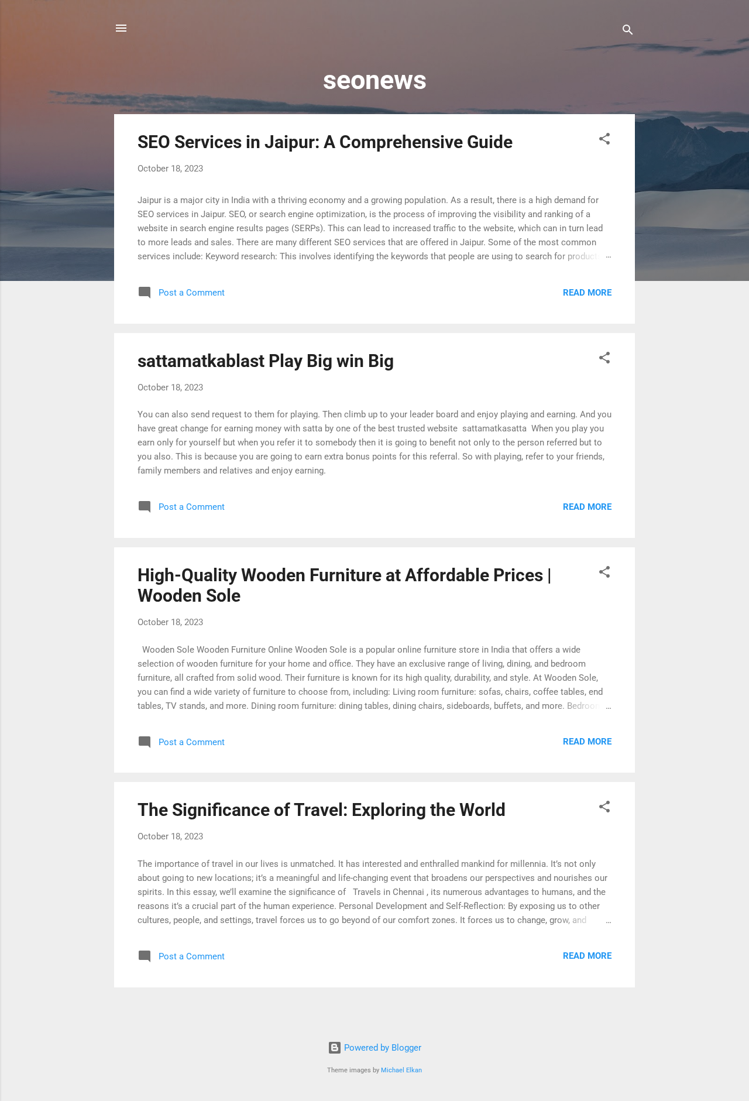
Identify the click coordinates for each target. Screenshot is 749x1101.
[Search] (628, 32)
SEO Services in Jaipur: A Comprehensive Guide (325, 142)
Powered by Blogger (381, 1047)
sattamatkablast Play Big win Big (266, 361)
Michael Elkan (401, 1070)
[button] (604, 141)
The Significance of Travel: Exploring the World (322, 810)
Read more (587, 292)
